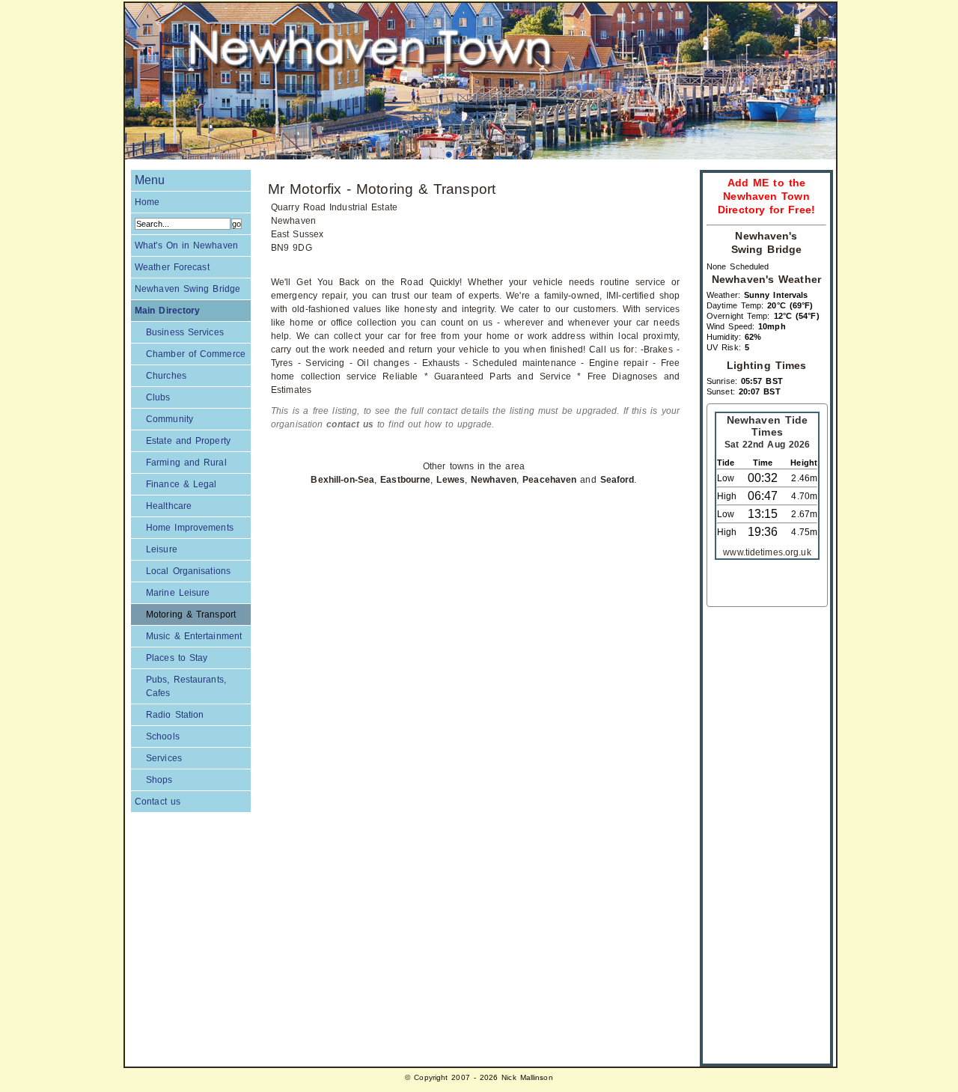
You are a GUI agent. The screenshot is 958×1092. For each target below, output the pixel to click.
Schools (163, 736)
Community (169, 419)
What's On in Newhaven (186, 245)
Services (164, 758)
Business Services (185, 332)
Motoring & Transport (191, 614)
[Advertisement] (766, 831)
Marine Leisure (178, 593)
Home (147, 202)
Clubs (158, 397)
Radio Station (175, 715)
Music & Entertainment (194, 636)
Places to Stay (176, 658)
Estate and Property (188, 441)
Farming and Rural (186, 462)
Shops (159, 780)
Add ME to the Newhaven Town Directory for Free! (766, 196)
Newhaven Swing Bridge (187, 289)
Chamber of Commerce (195, 354)
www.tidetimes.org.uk (767, 552)
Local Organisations (188, 571)
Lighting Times (766, 365)
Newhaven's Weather (766, 279)
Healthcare (169, 506)
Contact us (157, 801)
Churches (166, 375)
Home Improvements (190, 527)
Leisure (161, 549)
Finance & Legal (181, 484)
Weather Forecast (172, 267)
